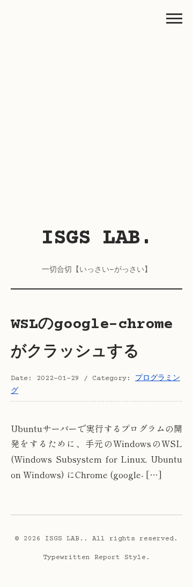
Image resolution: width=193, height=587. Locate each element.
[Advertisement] (96, 117)
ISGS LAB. (96, 239)
